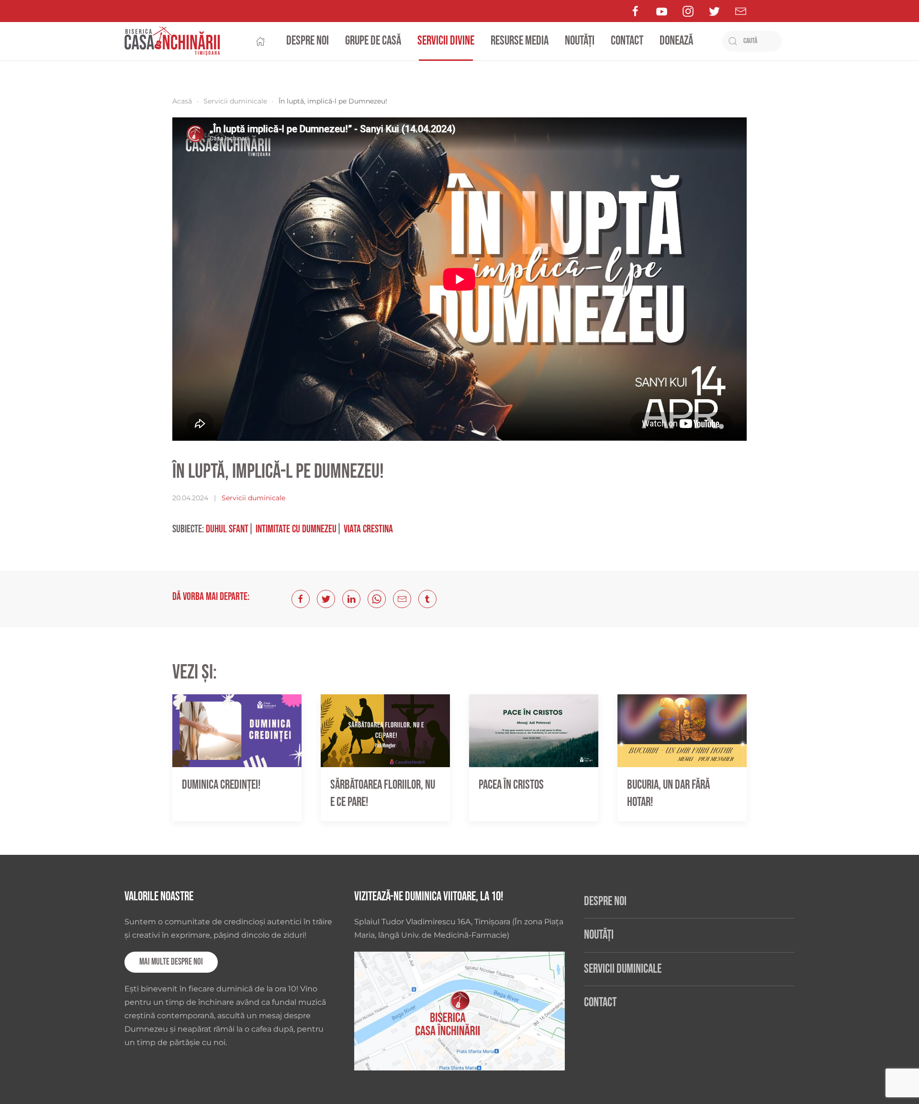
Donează (676, 41)
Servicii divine (445, 41)
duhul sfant (227, 529)
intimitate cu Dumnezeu (296, 529)
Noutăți (579, 41)
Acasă (182, 101)
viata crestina (368, 529)
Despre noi (307, 41)
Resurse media (520, 41)
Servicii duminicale (235, 101)
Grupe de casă (373, 41)
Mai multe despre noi (171, 961)
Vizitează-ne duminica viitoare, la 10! (428, 896)
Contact (627, 41)
